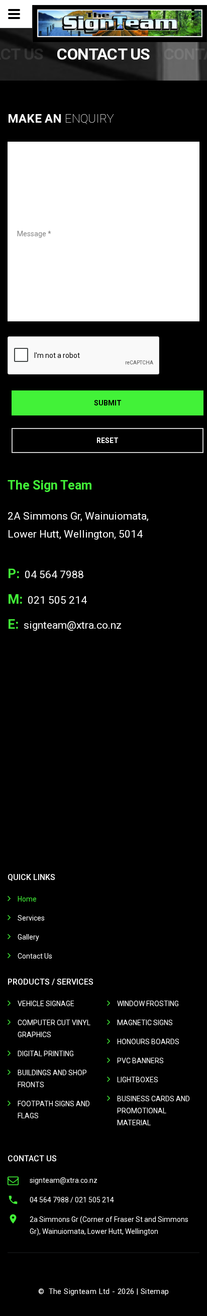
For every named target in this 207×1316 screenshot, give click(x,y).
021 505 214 (57, 600)
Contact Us (35, 956)
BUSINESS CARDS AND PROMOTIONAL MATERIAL (153, 1111)
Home (27, 899)
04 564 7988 (54, 575)
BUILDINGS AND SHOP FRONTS (52, 1079)
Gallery (28, 937)
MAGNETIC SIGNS (145, 1023)
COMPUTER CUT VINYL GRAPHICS (54, 1029)
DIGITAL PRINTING (46, 1054)
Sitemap (155, 1291)
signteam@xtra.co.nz (73, 625)
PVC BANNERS (140, 1061)
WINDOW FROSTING (148, 1004)
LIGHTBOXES (137, 1080)
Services (31, 918)
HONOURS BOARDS (148, 1042)
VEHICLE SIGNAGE (46, 1004)
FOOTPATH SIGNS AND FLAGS (54, 1110)
